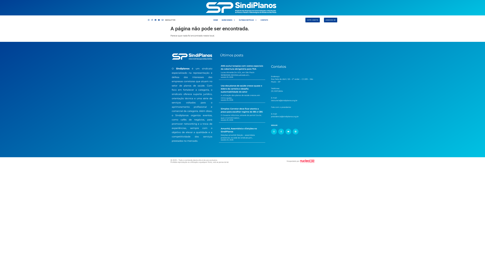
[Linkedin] (155, 20)
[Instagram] (149, 20)
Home (215, 20)
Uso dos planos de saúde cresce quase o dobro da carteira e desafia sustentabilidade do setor (241, 89)
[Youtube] (159, 20)
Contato (264, 20)
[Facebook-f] (152, 20)
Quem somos (227, 20)
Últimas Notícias (246, 20)
